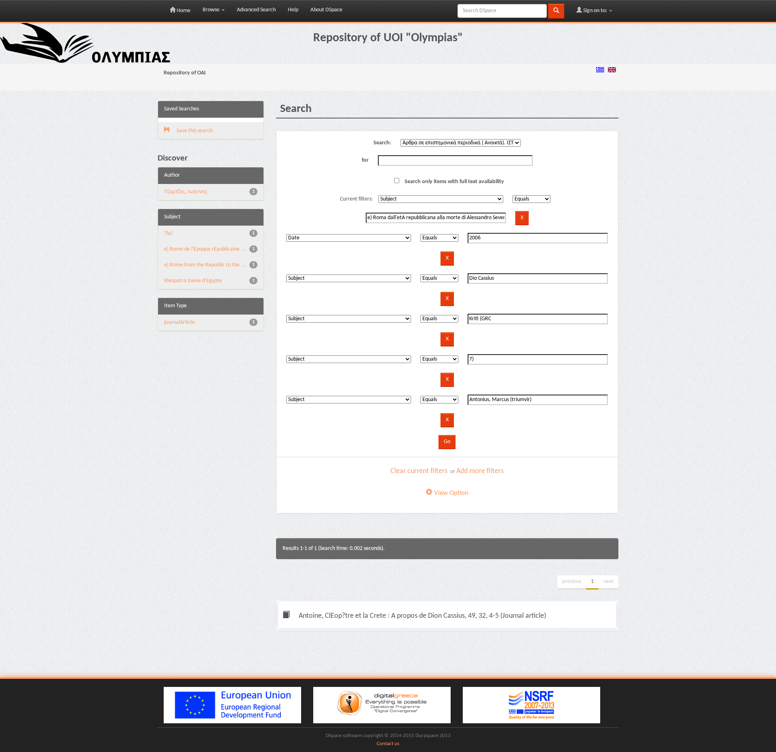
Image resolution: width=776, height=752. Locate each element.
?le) (168, 233)
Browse (211, 10)
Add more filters (480, 471)
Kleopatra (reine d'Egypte (193, 281)
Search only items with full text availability (453, 182)
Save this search (194, 131)
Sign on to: (595, 11)
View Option (450, 493)
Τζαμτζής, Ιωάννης (185, 192)
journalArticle (179, 322)
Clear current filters (418, 471)
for (365, 160)
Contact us (388, 743)
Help (293, 10)
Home (182, 11)
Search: (382, 143)
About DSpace (326, 10)
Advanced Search (256, 10)
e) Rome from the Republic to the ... (205, 265)
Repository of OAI (185, 73)
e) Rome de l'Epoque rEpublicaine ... (205, 249)
